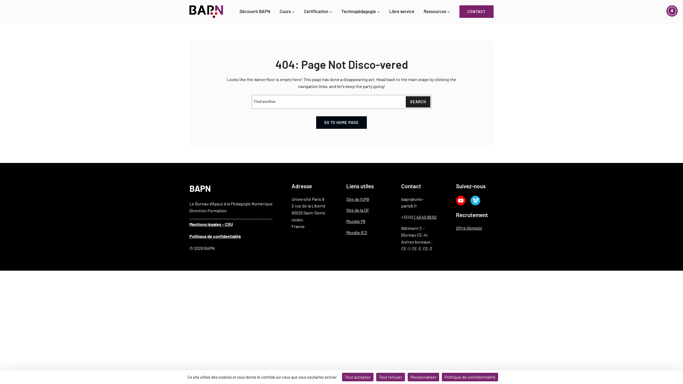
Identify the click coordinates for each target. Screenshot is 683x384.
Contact (476, 11)
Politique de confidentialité (215, 236)
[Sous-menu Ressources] (448, 11)
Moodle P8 (355, 221)
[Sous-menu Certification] (330, 11)
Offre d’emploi (469, 227)
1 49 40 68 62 (425, 216)
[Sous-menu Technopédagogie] (378, 11)
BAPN (200, 188)
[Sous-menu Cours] (293, 11)
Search (418, 101)
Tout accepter (358, 376)
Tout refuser (390, 376)
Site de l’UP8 (357, 199)
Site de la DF (357, 210)
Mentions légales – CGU (211, 224)
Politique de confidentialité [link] (469, 376)
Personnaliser (423, 376)
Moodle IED (356, 232)
